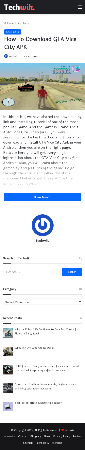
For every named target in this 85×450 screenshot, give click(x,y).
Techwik (69, 430)
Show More (41, 197)
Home (10, 23)
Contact (23, 437)
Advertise (9, 437)
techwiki (13, 56)
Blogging (35, 437)
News (47, 437)
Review (77, 437)
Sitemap (28, 443)
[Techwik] (19, 7)
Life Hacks (23, 23)
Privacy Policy (61, 437)
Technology (42, 443)
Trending (57, 443)
